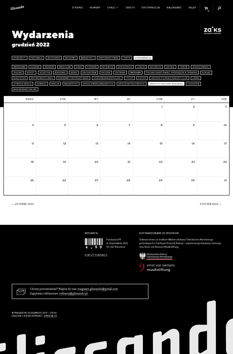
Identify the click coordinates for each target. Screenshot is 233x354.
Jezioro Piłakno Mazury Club (169, 78)
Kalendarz (174, 7)
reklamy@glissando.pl (73, 293)
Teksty (130, 7)
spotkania (54, 58)
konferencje (143, 58)
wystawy (70, 58)
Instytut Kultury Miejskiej (166, 84)
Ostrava (120, 73)
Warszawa (19, 67)
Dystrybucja (151, 7)
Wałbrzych (71, 84)
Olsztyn (45, 73)
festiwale (36, 58)
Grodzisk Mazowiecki (132, 84)
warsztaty (87, 58)
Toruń (184, 67)
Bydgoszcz (125, 67)
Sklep (192, 7)
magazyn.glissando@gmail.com (98, 289)
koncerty (19, 58)
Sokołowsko (201, 67)
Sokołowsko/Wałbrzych (98, 84)
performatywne (108, 58)
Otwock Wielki (22, 84)
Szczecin (155, 67)
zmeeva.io (50, 316)
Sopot (31, 73)
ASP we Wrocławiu (42, 78)
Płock (142, 78)
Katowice (107, 67)
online (17, 73)
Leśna (195, 78)
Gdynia (170, 67)
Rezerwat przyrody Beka (73, 78)
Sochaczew (89, 73)
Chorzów (193, 84)
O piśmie (77, 7)
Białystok (19, 78)
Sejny (74, 73)
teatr (126, 58)
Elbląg (206, 73)
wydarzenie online (25, 89)
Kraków (49, 67)
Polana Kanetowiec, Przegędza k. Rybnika (171, 73)
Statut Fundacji (96, 255)
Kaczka (105, 73)
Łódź (79, 67)
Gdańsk (35, 67)
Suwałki (41, 84)
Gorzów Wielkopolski (107, 78)
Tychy (129, 78)
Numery (95, 7)
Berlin (55, 84)
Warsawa (135, 73)
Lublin (141, 67)
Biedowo (60, 73)
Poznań (92, 67)
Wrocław (65, 67)
